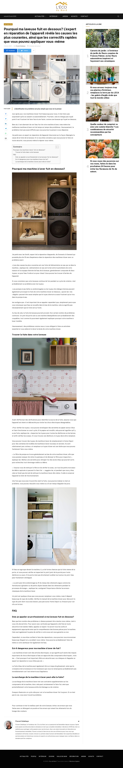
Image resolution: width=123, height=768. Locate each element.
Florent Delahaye (20, 46)
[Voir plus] (34, 50)
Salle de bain (62, 756)
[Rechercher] (118, 16)
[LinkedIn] (6, 124)
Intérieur (53, 16)
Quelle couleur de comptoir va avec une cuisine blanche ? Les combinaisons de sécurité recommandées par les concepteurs (104, 129)
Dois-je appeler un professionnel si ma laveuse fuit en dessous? (36, 157)
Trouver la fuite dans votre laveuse (27, 152)
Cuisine (51, 756)
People (33, 756)
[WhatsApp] (6, 133)
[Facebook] (6, 114)
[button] (56, 147)
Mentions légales (74, 761)
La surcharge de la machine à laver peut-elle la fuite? (33, 161)
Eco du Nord (52, 761)
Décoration (74, 756)
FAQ (14, 155)
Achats (74, 16)
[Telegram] (6, 128)
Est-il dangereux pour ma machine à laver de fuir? (31, 159)
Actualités (39, 16)
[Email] (6, 138)
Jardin (65, 16)
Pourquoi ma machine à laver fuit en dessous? (29, 150)
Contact (84, 16)
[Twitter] (6, 119)
